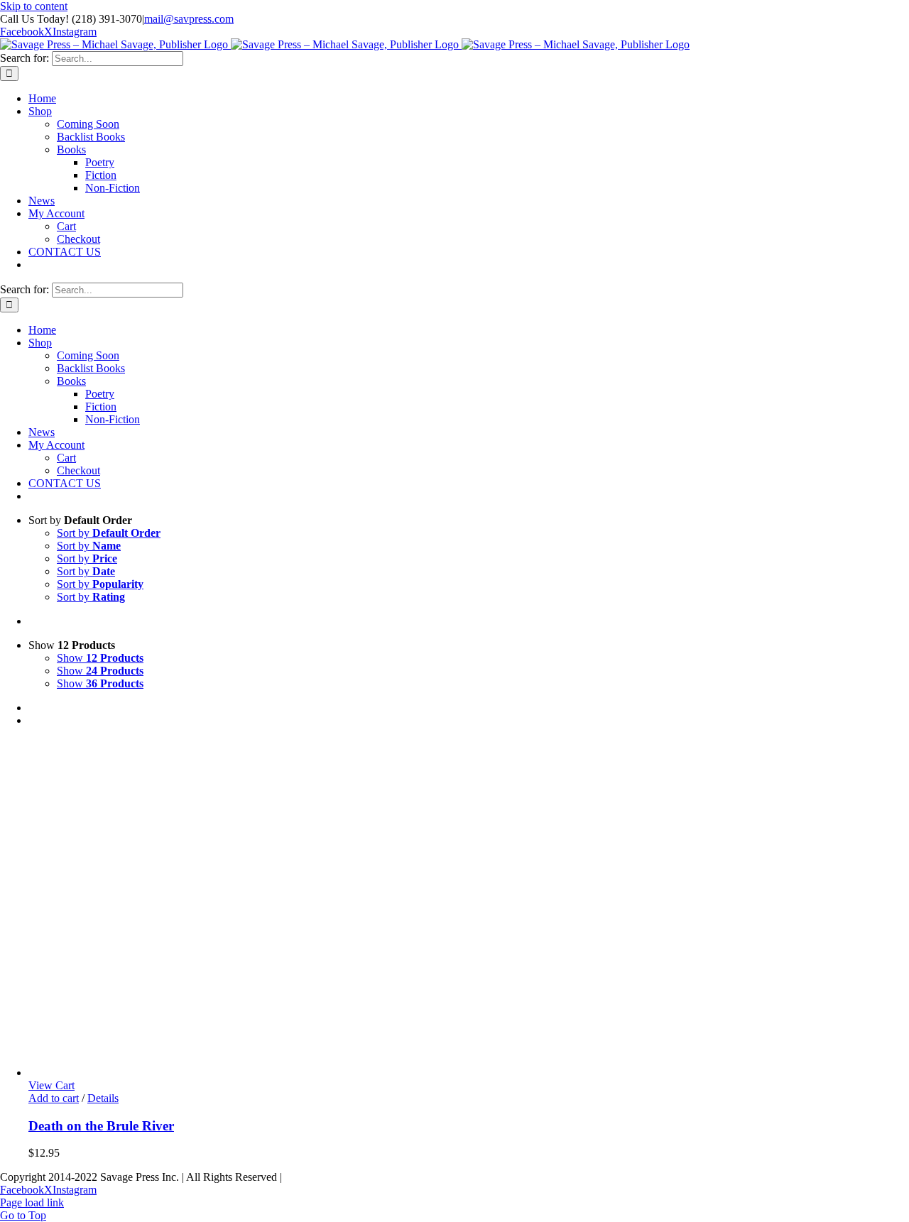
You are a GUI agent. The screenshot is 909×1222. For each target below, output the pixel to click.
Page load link (32, 1202)
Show (100, 658)
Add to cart (53, 1098)
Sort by (108, 533)
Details (103, 1098)
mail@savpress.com (189, 19)
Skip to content (33, 6)
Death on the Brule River (101, 1125)
